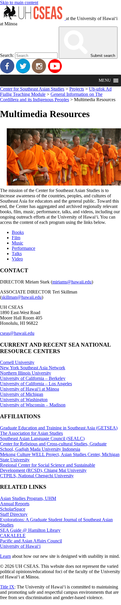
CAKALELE (13, 535)
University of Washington (24, 399)
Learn (5, 556)
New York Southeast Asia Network (32, 367)
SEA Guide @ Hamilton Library (30, 530)
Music (17, 242)
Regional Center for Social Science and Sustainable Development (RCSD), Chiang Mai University (47, 468)
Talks (17, 253)
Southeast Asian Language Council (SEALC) (42, 438)
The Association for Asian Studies (31, 433)
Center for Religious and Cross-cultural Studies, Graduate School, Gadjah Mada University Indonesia (53, 446)
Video (17, 258)
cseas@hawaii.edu (17, 333)
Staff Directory (14, 514)
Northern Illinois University (25, 373)
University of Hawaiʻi (20, 546)
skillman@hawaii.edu (21, 297)
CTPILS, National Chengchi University (37, 475)
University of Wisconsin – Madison (32, 404)
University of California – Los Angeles (36, 383)
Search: (7, 55)
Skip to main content (19, 2)
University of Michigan (21, 394)
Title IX (7, 586)
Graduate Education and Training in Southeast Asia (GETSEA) (58, 427)
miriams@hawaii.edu (72, 281)
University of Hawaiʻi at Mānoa (29, 388)
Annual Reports (14, 503)
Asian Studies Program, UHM (28, 498)
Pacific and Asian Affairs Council (31, 540)
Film (16, 237)
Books (18, 232)
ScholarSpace (12, 508)
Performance (23, 248)
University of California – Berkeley (32, 378)
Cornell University (17, 362)
